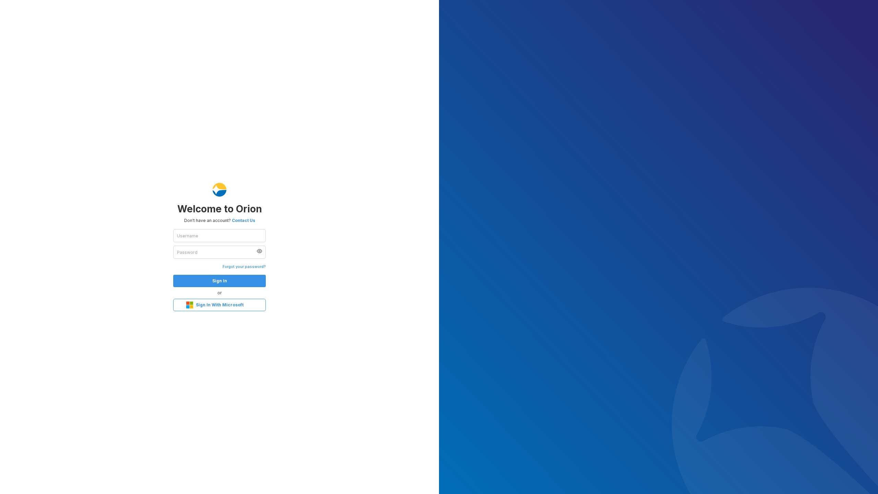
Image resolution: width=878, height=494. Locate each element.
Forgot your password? (244, 266)
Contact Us (243, 220)
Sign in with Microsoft (220, 304)
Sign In (219, 280)
